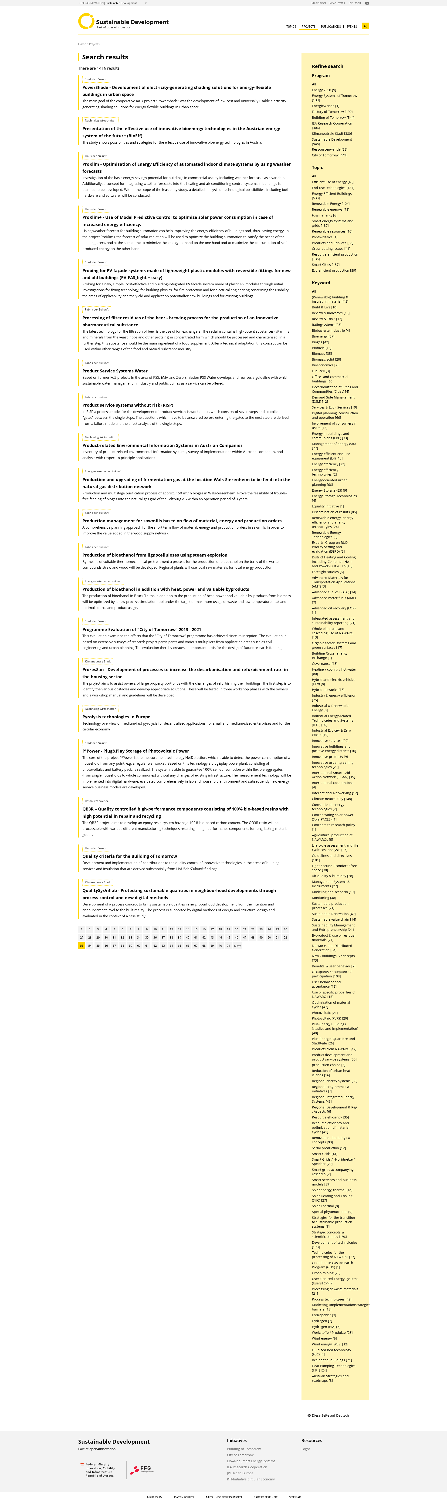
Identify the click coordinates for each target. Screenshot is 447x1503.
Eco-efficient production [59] (334, 270)
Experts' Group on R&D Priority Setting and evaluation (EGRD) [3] (330, 547)
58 (122, 945)
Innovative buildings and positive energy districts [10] (334, 748)
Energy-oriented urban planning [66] (330, 482)
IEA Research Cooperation (247, 1467)
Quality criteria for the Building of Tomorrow (129, 856)
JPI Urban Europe (240, 1473)
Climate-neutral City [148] (332, 799)
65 (179, 945)
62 (155, 945)
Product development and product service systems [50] (334, 1057)
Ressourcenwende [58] (330, 149)
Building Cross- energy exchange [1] (329, 655)
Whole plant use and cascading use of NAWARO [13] (332, 633)
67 (195, 945)
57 (114, 945)
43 (212, 937)
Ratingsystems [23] (327, 325)
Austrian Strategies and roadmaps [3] (330, 1378)
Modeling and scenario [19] (333, 892)
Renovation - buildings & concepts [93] (331, 1140)
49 (261, 937)
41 (195, 937)
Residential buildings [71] (332, 1360)
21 (244, 929)
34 (138, 937)
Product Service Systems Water (115, 371)
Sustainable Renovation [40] (334, 914)
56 (106, 945)
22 (252, 929)
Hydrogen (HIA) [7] (326, 1327)
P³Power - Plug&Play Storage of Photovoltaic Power (135, 751)
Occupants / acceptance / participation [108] (332, 974)
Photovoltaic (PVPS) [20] (330, 1018)
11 (163, 929)
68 (204, 945)
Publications (331, 26)
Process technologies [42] (332, 1299)
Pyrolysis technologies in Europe (116, 716)
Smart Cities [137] (326, 265)
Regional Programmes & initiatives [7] (330, 1089)
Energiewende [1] (325, 106)
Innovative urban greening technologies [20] (332, 764)
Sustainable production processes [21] (330, 906)
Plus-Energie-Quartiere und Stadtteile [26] (333, 1041)
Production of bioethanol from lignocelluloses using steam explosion (154, 555)
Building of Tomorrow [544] (333, 117)
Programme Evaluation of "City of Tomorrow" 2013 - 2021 (141, 629)
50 (269, 937)
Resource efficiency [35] (330, 1117)
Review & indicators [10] (331, 313)
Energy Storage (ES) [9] (329, 490)
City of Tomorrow (240, 1455)
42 (204, 937)
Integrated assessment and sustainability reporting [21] (334, 620)
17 (212, 929)
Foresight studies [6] (328, 572)
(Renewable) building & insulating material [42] (330, 299)
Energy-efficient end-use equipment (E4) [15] (331, 456)
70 (220, 945)
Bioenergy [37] (323, 336)
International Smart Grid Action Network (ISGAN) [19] (333, 775)
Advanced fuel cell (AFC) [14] (334, 592)
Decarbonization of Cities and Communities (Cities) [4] (335, 389)
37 (163, 937)
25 (277, 929)
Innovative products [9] (330, 757)
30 (106, 937)
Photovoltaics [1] (325, 237)
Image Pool (319, 3)
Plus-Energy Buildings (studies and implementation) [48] (335, 1028)
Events (351, 26)
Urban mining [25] (326, 1273)
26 (285, 929)
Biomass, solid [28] (326, 359)
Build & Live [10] (324, 307)
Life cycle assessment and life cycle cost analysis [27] (335, 847)
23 (261, 929)
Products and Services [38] (332, 243)
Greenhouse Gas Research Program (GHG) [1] (332, 1265)
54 (89, 945)
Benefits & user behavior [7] (334, 966)
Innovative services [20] (330, 741)
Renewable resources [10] (332, 231)
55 (98, 945)
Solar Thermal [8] (325, 1206)
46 (236, 937)
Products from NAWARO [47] (334, 1049)
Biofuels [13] (322, 348)
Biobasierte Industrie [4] (331, 330)
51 (277, 937)
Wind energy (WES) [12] (330, 1344)
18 (220, 929)
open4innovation (91, 3)
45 (228, 937)
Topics (291, 26)
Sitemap (295, 1497)
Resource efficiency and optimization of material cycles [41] (330, 1127)
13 (179, 929)
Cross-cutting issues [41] (331, 249)
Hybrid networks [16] (328, 690)
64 (171, 945)
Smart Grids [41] (325, 1154)
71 (228, 945)
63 (163, 945)
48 (252, 937)
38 (171, 937)
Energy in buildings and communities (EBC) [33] (330, 436)
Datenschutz (184, 1497)
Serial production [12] (329, 1148)
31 (114, 937)
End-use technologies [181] (333, 188)
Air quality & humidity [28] (332, 876)
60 (138, 945)
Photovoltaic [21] (325, 1013)
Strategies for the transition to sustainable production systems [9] (333, 1222)
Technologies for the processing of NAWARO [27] (333, 1254)
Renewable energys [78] (330, 209)
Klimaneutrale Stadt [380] (332, 134)
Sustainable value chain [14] (334, 919)
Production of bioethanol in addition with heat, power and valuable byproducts (165, 589)
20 (236, 929)
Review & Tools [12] (327, 319)
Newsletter (337, 3)
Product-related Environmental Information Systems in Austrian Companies (162, 445)
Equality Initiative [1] (328, 506)
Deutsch (355, 3)
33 (130, 937)
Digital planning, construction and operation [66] (335, 415)
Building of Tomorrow (244, 1449)
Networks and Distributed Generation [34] (332, 948)
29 (98, 937)
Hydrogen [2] (322, 1321)
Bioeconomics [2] (325, 365)
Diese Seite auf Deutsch (330, 1415)
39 (179, 937)
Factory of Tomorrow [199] (332, 112)
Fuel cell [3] (321, 371)
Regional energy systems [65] (335, 1081)
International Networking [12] (335, 793)
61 (147, 945)
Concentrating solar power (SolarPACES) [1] (332, 817)
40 (187, 937)
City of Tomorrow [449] (329, 155)
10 (155, 929)
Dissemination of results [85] (334, 512)
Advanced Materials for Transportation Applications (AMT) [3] (334, 582)
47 (244, 937)
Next (237, 946)
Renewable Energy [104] (331, 204)
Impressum (154, 1497)
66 (187, 945)
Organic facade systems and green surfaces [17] (334, 645)
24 (269, 929)
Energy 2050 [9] (324, 90)
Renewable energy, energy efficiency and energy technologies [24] (332, 522)
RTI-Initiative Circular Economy (251, 1479)
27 (81, 937)
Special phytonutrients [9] (332, 1212)
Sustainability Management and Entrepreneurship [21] (333, 927)
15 (195, 929)
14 (187, 929)
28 (89, 937)
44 (220, 937)
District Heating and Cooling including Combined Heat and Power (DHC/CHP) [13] (334, 561)
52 (285, 937)
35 (147, 937)
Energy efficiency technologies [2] (325, 472)
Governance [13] (325, 664)
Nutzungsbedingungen (224, 1497)
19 (228, 929)
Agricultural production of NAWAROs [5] (332, 837)
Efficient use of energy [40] (333, 182)
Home (82, 44)
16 (204, 929)
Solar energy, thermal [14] (332, 1190)
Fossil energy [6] (324, 215)
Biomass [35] (322, 353)
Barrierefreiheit (266, 1497)
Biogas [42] (320, 342)
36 (155, 937)
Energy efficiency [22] (328, 464)
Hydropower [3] (324, 1315)
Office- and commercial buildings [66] (330, 379)
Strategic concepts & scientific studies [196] (329, 1234)
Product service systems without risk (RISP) (127, 405)
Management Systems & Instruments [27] (331, 884)
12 (171, 929)
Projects (308, 26)
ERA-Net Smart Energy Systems (251, 1461)
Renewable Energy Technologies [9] (326, 534)
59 (130, 945)
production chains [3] (328, 1065)
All (314, 84)
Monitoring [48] (324, 898)
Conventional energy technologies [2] (328, 807)
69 (212, 945)
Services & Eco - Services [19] (334, 407)
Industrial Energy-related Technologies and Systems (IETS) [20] (332, 720)
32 (122, 937)
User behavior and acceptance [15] (326, 984)
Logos (305, 1449)
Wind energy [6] (324, 1338)
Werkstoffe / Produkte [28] (332, 1333)
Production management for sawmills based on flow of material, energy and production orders (182, 521)
